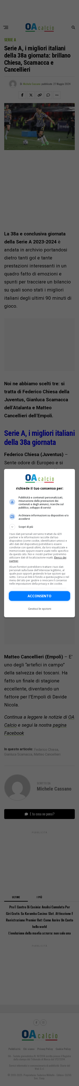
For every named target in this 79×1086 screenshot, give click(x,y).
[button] (39, 527)
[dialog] (39, 543)
